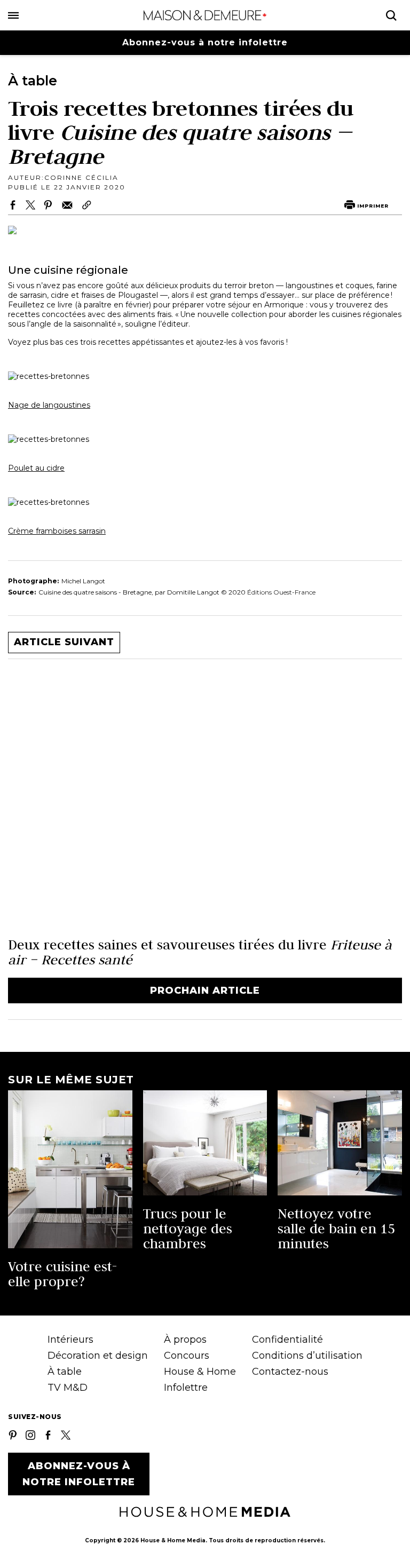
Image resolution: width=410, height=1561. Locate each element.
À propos (185, 1339)
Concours (186, 1355)
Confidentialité (287, 1339)
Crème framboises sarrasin (57, 531)
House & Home (200, 1371)
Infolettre (186, 1387)
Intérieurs (70, 1339)
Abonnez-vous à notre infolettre (205, 42)
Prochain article (205, 990)
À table (65, 1371)
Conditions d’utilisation (307, 1355)
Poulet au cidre (36, 468)
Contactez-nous (290, 1371)
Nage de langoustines (49, 405)
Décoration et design (98, 1355)
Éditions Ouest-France (281, 592)
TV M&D (68, 1387)
